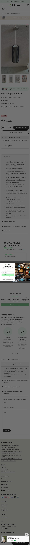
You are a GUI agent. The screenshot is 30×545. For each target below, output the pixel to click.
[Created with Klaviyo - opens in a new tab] (15, 281)
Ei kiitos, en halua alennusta (7, 276)
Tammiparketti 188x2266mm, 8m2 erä (14, 538)
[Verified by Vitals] (15, 540)
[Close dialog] (28, 264)
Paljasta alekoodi (7, 274)
